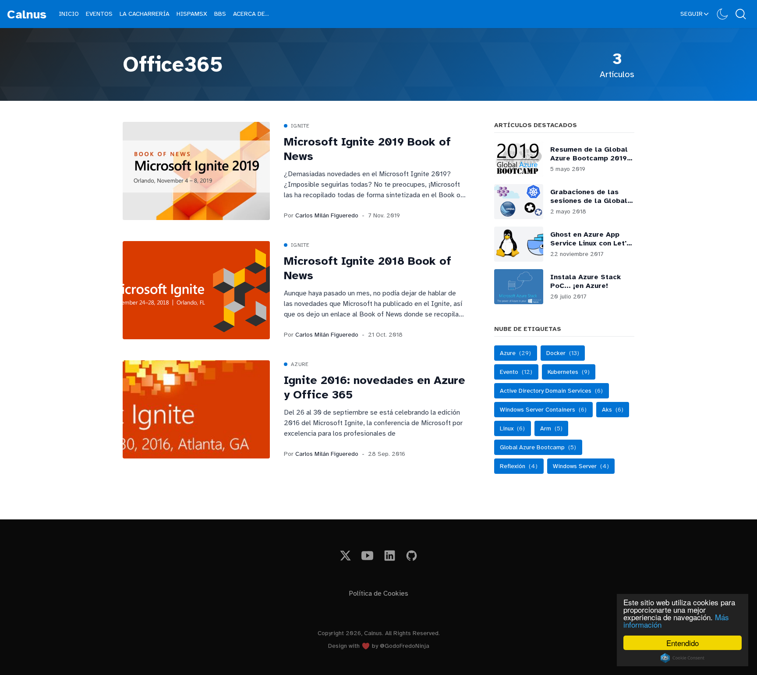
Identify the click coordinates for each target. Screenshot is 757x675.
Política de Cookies (378, 593)
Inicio (69, 14)
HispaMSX (192, 14)
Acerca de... (251, 14)
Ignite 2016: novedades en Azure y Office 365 (374, 387)
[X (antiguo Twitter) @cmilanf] (345, 555)
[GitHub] (412, 555)
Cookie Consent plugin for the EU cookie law (682, 658)
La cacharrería (145, 14)
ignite (300, 126)
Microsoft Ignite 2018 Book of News (367, 268)
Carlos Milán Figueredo (326, 215)
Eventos (99, 14)
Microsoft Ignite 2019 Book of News (367, 149)
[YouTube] (367, 555)
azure (300, 364)
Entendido (682, 642)
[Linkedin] (389, 555)
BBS (220, 14)
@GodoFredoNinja (404, 646)
